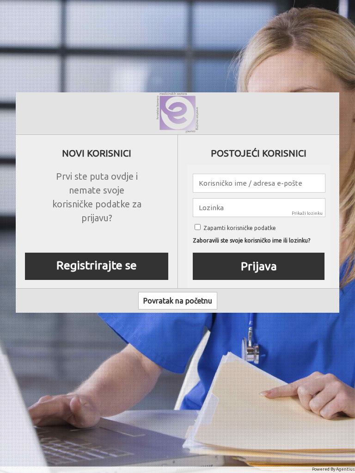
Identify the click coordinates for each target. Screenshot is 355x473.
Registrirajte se (96, 265)
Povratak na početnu (177, 301)
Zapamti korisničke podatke (239, 228)
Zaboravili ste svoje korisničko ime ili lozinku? (251, 240)
